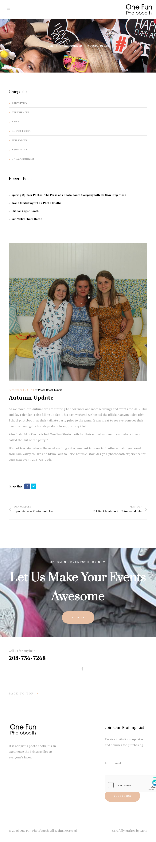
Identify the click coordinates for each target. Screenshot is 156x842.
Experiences (20, 112)
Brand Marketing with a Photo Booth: (36, 203)
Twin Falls (19, 149)
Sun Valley (20, 140)
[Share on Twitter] (33, 486)
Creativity (19, 102)
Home (49, 45)
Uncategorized (71, 45)
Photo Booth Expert (50, 390)
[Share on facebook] (27, 486)
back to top (21, 693)
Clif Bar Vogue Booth (25, 211)
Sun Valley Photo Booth (26, 219)
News (15, 121)
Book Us (78, 617)
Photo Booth (22, 130)
